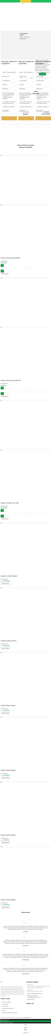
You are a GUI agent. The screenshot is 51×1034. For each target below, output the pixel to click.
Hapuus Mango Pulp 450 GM (11, 380)
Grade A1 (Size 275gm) (8, 641)
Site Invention (27, 1017)
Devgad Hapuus (4, 261)
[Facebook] (27, 1006)
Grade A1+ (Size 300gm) (9, 576)
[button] (5, 273)
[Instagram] (35, 1006)
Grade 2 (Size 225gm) (8, 835)
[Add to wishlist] (9, 255)
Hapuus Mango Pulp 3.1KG (10, 503)
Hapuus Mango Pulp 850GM (10, 258)
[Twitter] (31, 1006)
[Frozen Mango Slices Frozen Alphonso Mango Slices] (42, 31)
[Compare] (2, 255)
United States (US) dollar (7, 1022)
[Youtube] (38, 1006)
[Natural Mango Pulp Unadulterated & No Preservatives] (8, 31)
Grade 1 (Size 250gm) (8, 900)
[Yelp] (42, 1006)
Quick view (6, 255)
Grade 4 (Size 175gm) (8, 705)
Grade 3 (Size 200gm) (8, 770)
